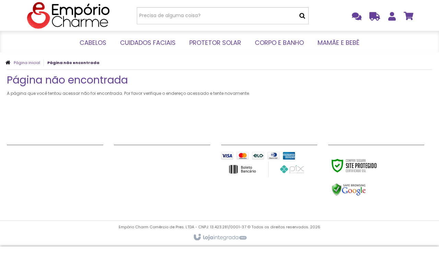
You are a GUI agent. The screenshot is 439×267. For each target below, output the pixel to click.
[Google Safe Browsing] (363, 189)
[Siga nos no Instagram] (189, 157)
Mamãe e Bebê (25, 190)
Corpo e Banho (25, 181)
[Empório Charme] (69, 15)
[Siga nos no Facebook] (122, 157)
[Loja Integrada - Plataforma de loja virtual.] (219, 237)
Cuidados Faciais (28, 164)
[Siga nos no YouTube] (167, 157)
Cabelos (17, 156)
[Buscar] (302, 16)
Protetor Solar (24, 173)
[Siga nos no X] (144, 157)
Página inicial (27, 62)
